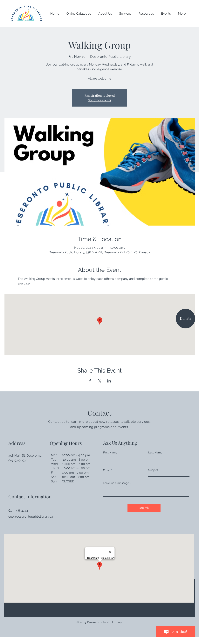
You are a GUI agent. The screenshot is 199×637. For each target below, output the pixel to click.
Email (106, 470)
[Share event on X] (99, 380)
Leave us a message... (117, 483)
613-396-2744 (18, 510)
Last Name (155, 452)
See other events (99, 100)
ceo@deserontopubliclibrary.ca (30, 516)
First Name (110, 452)
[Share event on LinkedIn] (109, 380)
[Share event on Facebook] (90, 380)
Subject (153, 470)
